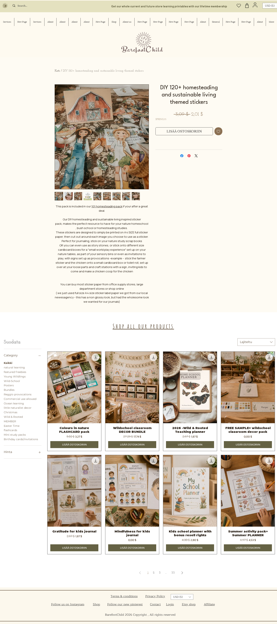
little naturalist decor (17, 407)
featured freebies (15, 372)
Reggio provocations (17, 394)
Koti (57, 70)
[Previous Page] (140, 573)
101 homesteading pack (106, 206)
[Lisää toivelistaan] (218, 131)
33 (173, 572)
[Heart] (238, 6)
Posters (9, 385)
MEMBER (10, 421)
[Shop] (247, 5)
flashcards (10, 430)
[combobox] (256, 342)
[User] (255, 5)
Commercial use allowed (20, 399)
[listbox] (182, 597)
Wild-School (12, 381)
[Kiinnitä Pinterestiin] (189, 156)
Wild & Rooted (13, 417)
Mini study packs (15, 434)
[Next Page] (182, 573)
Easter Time (11, 426)
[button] (182, 597)
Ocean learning (14, 403)
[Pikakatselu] (74, 387)
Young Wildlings (15, 376)
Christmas (10, 412)
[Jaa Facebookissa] (182, 156)
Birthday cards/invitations (21, 439)
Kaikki (8, 363)
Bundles (9, 390)
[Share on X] (196, 156)
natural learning (14, 367)
